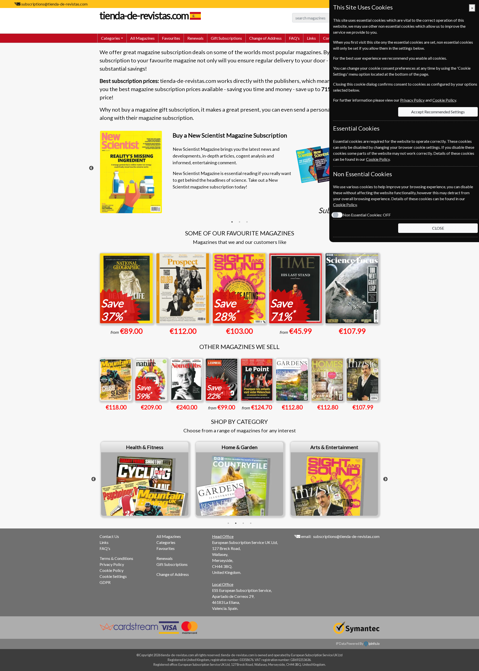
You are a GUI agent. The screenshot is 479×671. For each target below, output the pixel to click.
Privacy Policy (112, 564)
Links (311, 38)
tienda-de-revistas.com (144, 15)
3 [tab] (246, 221)
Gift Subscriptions (226, 38)
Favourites (171, 38)
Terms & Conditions (116, 558)
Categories (165, 542)
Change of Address (265, 38)
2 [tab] (239, 221)
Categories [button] (110, 38)
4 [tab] (250, 523)
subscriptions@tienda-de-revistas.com (54, 3)
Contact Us (109, 536)
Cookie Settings (113, 576)
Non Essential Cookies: (367, 214)
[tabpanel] (239, 174)
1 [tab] (232, 221)
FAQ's (294, 38)
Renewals (195, 38)
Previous (91, 168)
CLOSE (438, 228)
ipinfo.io (373, 644)
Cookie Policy (111, 570)
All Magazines (142, 38)
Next (385, 479)
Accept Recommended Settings (438, 111)
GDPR (105, 582)
